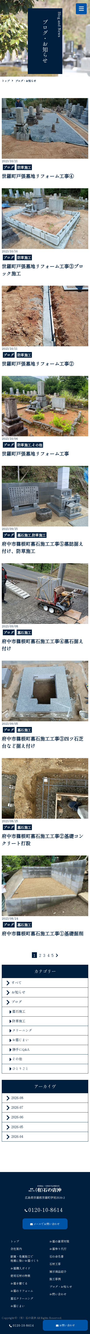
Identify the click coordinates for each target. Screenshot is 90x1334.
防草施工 (18, 1021)
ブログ (16, 1001)
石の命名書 (56, 1256)
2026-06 (17, 1116)
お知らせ (18, 992)
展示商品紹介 (57, 1271)
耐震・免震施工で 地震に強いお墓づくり (24, 1258)
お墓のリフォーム (21, 1291)
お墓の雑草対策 (59, 1241)
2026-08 (17, 1097)
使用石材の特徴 (20, 1276)
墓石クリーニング (21, 1298)
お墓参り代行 (57, 1249)
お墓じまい (20, 1039)
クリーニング (22, 1030)
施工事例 (55, 1279)
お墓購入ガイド (20, 1268)
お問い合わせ (57, 1294)
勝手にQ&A (20, 1049)
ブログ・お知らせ (60, 1287)
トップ (14, 1241)
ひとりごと (20, 1068)
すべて (16, 982)
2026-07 (17, 1107)
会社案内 (16, 1249)
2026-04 (17, 1136)
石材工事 (55, 1264)
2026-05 (17, 1126)
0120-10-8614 (23, 1325)
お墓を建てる (19, 1283)
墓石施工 (18, 1011)
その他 (17, 1058)
